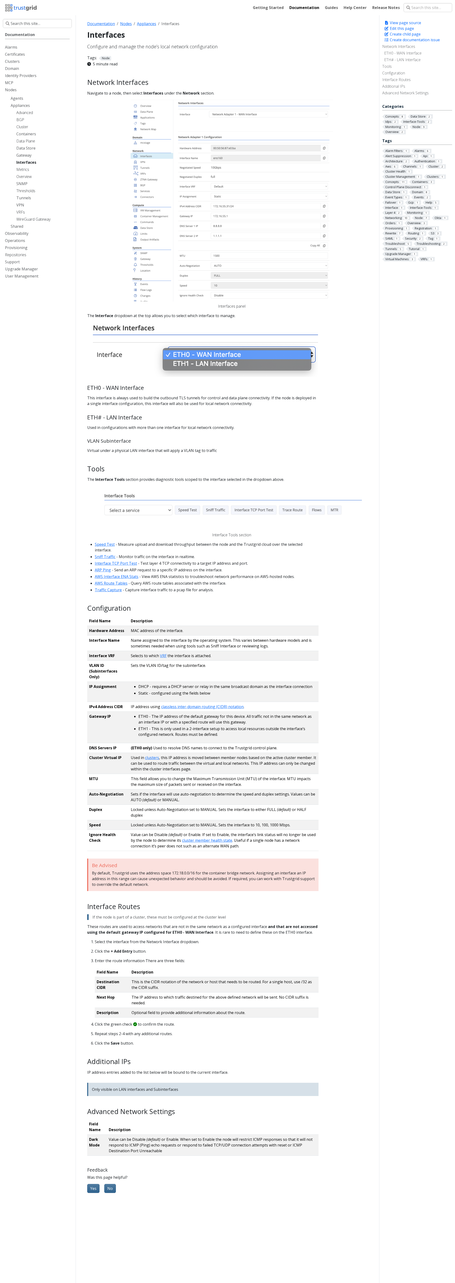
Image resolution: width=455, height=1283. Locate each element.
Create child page (405, 34)
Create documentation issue (414, 39)
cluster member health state (207, 840)
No (110, 1188)
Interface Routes (396, 79)
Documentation (101, 23)
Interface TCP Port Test (116, 563)
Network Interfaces (398, 46)
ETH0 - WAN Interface (403, 53)
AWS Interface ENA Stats (116, 576)
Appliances (146, 23)
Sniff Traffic (105, 556)
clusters (152, 757)
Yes (93, 1188)
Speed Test (105, 544)
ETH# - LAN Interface (402, 59)
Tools (387, 66)
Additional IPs (393, 86)
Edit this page (401, 28)
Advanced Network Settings (405, 93)
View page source (405, 22)
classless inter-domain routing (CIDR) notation (202, 706)
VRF (163, 655)
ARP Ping (103, 570)
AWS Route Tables (111, 583)
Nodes (126, 23)
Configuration (393, 73)
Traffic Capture (108, 589)
